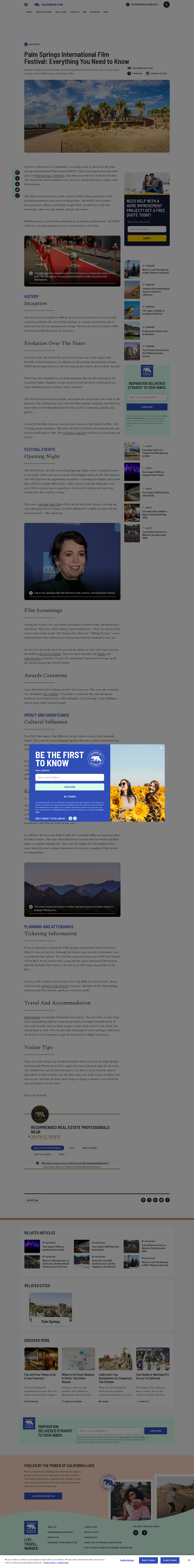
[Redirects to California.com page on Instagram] (70, 818)
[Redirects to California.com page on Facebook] (75, 818)
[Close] (189, 1560)
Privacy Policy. (50, 1562)
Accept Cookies (170, 1560)
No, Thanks (70, 796)
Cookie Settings (127, 1560)
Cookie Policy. (63, 1562)
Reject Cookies (148, 1560)
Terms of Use (58, 810)
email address (42, 770)
